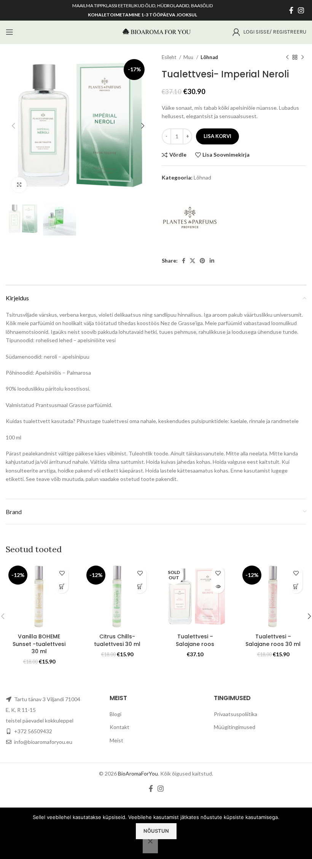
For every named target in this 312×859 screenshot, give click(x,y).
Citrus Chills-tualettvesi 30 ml (117, 640)
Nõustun (156, 831)
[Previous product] (287, 57)
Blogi (115, 714)
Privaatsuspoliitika (235, 714)
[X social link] (192, 261)
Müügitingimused (234, 727)
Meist (116, 740)
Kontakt (119, 727)
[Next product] (302, 57)
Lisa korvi (217, 136)
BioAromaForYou (138, 773)
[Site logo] (156, 31)
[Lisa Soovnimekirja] (61, 573)
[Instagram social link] (301, 10)
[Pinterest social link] (202, 261)
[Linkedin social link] (211, 261)
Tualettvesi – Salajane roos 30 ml (273, 640)
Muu (188, 57)
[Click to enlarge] (19, 184)
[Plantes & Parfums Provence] (190, 219)
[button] (61, 586)
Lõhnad (209, 57)
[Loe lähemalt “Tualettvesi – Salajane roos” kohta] (217, 586)
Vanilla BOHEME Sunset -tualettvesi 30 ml (39, 644)
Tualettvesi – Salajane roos (195, 640)
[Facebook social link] (291, 10)
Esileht (169, 57)
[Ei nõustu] (150, 845)
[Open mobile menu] (9, 32)
